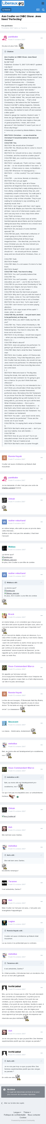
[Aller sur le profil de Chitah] (4, 500)
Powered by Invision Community (23, 1120)
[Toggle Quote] (5, 51)
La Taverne (22, 28)
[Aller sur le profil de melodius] (4, 745)
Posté (16, 39)
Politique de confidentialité (15, 1115)
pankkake (9, 26)
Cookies (23, 1117)
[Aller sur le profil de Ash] (4, 828)
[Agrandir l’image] (21, 46)
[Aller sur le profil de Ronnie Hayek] (4, 457)
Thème (26, 1112)
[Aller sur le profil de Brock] (4, 615)
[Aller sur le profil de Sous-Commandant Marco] (4, 667)
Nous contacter (34, 1115)
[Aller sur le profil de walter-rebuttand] (4, 522)
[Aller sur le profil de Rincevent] (4, 723)
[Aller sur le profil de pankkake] (4, 38)
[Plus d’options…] (41, 38)
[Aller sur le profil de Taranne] (4, 883)
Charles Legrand (8, 488)
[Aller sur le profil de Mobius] (4, 548)
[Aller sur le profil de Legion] (4, 922)
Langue (17, 1112)
